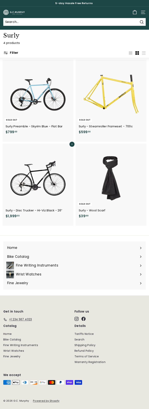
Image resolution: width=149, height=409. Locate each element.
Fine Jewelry (12, 356)
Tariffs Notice (84, 334)
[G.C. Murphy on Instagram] (76, 319)
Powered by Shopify (46, 401)
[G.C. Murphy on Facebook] (83, 319)
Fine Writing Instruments (20, 345)
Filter (13, 52)
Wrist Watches (13, 351)
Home (7, 334)
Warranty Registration (90, 362)
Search (79, 339)
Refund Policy (84, 351)
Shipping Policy (85, 345)
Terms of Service (86, 356)
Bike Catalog (12, 339)
